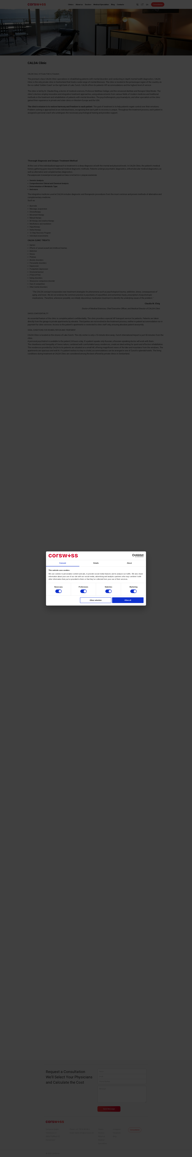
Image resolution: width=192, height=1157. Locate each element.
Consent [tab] (62, 563)
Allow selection (96, 600)
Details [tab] (96, 563)
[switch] (83, 591)
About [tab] (129, 563)
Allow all (127, 600)
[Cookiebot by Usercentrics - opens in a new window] (134, 555)
